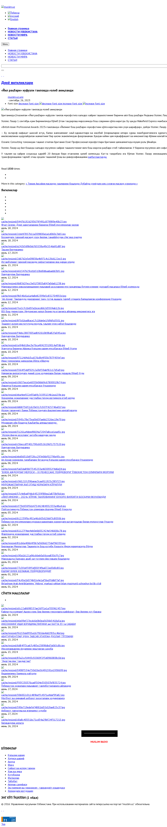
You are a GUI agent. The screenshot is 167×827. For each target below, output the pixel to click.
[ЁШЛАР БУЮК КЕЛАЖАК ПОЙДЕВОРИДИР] (32, 567)
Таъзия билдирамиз (12, 249)
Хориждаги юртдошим (20, 791)
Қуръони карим (16, 755)
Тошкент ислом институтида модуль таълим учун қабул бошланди (38, 323)
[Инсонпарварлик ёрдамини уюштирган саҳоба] (33, 645)
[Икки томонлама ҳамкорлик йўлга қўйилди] (33, 357)
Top (3, 824)
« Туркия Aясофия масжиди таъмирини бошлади (53, 183)
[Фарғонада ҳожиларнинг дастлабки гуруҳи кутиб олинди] (33, 530)
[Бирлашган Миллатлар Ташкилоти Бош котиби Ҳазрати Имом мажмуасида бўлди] (33, 543)
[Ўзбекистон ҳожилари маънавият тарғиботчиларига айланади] (33, 682)
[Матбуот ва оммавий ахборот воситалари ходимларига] (32, 694)
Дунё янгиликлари (17, 82)
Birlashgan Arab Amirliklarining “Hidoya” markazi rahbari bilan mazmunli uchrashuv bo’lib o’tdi (51, 583)
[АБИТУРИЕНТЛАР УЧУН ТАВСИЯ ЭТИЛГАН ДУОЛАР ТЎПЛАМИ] (32, 633)
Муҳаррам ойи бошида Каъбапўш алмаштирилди (29, 422)
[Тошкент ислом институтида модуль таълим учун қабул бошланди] (32, 320)
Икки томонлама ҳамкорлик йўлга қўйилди (25, 360)
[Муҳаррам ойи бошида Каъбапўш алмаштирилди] (33, 419)
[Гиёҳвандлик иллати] (33, 719)
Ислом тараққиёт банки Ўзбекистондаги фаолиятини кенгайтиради (39, 410)
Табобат (12, 781)
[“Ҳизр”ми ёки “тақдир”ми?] (33, 657)
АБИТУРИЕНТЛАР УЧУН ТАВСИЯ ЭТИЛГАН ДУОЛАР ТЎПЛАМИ (37, 636)
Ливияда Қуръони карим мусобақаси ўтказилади (28, 385)
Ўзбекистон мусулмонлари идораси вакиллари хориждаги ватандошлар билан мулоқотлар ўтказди (57, 521)
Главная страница (17, 50)
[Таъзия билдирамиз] (33, 246)
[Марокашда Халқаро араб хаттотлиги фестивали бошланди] (32, 555)
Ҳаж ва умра (15, 771)
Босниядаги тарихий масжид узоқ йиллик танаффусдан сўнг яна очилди (41, 237)
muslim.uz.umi (15, 97)
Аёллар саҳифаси (17, 784)
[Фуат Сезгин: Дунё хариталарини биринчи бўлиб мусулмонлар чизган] (34, 221)
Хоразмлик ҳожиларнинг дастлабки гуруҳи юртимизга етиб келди (38, 398)
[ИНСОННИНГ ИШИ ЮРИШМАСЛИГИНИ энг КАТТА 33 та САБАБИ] (33, 620)
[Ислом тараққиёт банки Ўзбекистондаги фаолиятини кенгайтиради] (33, 407)
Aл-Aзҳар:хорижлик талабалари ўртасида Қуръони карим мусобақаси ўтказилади (47, 459)
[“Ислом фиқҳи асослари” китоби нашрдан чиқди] (33, 431)
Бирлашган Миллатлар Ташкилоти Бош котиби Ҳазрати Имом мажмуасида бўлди (47, 546)
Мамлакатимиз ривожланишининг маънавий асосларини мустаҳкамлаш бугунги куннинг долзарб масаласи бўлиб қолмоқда (70, 286)
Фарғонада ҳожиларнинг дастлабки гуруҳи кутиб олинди (33, 534)
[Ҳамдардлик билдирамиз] (32, 271)
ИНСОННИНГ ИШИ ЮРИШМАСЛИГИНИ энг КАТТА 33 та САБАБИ (38, 624)
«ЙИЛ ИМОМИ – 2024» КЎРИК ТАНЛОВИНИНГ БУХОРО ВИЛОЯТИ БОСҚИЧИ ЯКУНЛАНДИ (53, 496)
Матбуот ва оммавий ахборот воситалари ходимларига (33, 698)
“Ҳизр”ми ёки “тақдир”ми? (16, 661)
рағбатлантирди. (97, 157)
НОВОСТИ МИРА (17, 56)
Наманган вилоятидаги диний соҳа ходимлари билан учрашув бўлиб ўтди (42, 373)
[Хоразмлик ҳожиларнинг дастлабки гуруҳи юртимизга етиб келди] (33, 394)
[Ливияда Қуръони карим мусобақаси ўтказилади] (33, 382)
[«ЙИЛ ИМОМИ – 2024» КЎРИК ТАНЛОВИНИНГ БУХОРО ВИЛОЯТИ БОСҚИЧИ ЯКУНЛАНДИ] (33, 493)
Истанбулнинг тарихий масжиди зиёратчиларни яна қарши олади (38, 261)
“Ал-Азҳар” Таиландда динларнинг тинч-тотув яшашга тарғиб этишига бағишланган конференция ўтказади (61, 299)
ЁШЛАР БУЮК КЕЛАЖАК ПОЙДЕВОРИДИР (26, 571)
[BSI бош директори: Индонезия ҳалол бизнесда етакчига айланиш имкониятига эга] (32, 308)
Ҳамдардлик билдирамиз (15, 274)
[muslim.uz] (8, 6)
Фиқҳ (11, 764)
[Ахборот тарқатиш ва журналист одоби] (33, 707)
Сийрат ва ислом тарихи (21, 768)
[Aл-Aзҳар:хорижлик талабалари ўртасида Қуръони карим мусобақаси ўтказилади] (32, 456)
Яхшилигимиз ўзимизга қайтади (18, 673)
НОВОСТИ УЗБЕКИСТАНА (22, 53)
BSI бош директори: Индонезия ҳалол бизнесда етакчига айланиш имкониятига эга (48, 311)
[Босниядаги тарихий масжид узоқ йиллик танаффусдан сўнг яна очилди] (33, 233)
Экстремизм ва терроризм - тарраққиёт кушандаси (36, 787)
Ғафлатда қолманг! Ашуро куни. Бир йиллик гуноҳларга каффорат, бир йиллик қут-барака (51, 611)
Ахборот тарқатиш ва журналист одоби (23, 710)
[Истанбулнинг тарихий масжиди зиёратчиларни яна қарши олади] (33, 258)
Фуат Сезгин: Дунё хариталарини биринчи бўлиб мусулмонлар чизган (40, 224)
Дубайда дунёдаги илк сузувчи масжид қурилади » (109, 183)
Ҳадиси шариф (16, 758)
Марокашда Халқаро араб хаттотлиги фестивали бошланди (35, 558)
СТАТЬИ (12, 60)
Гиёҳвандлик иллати (12, 722)
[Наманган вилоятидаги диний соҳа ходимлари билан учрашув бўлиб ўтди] (32, 370)
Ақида (11, 761)
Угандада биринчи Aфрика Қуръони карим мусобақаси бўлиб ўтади (39, 348)
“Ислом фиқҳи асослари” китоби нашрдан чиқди (28, 435)
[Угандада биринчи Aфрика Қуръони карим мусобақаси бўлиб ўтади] (33, 345)
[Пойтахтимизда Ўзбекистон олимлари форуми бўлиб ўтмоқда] (33, 506)
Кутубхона (14, 774)
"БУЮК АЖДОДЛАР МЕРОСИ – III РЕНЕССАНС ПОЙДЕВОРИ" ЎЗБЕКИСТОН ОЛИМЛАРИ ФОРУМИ (57, 472)
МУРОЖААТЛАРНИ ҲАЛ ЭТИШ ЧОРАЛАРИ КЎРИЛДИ (31, 484)
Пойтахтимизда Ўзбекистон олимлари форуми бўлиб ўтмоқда (36, 509)
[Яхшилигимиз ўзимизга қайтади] (34, 670)
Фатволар (13, 777)
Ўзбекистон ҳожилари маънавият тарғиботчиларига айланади (36, 685)
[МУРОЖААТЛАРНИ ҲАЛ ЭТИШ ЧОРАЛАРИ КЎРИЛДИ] (33, 481)
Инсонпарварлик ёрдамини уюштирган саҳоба (27, 648)
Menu (5, 44)
